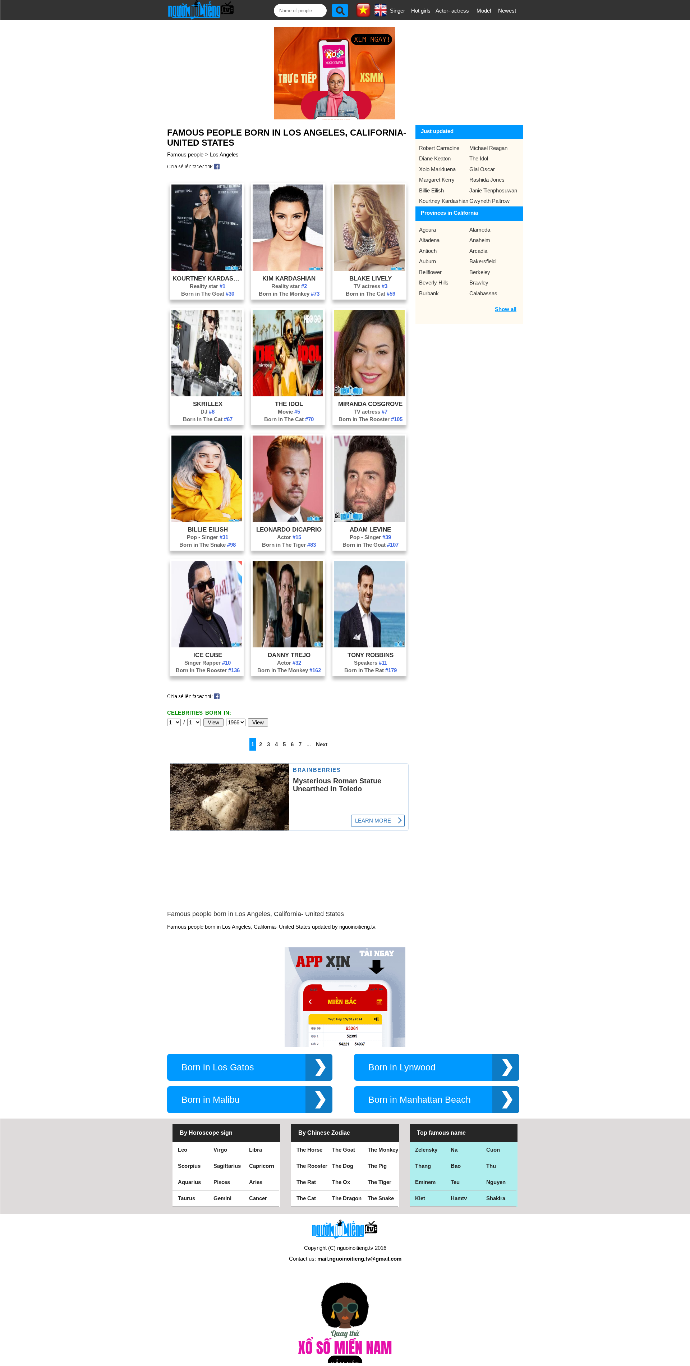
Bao (456, 1166)
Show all (505, 309)
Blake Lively (370, 278)
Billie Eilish (208, 529)
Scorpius (189, 1166)
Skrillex (207, 404)
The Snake (381, 1198)
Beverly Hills (433, 282)
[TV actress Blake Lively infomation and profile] (369, 269)
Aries (255, 1182)
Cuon (493, 1150)
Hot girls (421, 11)
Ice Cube (207, 655)
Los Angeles (224, 154)
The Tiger (379, 1182)
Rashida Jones (487, 180)
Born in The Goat (207, 294)
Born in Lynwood (402, 1067)
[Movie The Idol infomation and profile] (288, 394)
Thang (423, 1166)
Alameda (479, 230)
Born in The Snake (207, 545)
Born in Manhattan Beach (419, 1100)
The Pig (377, 1166)
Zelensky (426, 1150)
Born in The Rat (370, 670)
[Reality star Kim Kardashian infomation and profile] (288, 269)
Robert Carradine (439, 148)
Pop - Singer (207, 537)
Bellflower (430, 272)
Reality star (207, 286)
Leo (182, 1150)
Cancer (258, 1198)
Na (454, 1150)
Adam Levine (370, 529)
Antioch (428, 251)
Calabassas (483, 293)
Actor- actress (452, 11)
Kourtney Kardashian (207, 278)
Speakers (370, 663)
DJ (208, 412)
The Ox (341, 1182)
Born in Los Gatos (217, 1067)
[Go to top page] (682, 1358)
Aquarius (189, 1182)
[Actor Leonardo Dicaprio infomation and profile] (288, 520)
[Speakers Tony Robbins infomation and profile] (369, 645)
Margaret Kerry (437, 180)
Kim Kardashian (289, 278)
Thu (491, 1166)
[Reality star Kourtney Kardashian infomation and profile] (206, 269)
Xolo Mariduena (437, 169)
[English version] (380, 14)
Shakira (495, 1198)
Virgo (220, 1150)
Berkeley (479, 272)
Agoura (427, 230)
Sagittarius (227, 1166)
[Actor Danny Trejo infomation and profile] (288, 645)
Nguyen (496, 1182)
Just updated (437, 131)
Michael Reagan (488, 148)
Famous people (185, 154)
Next (321, 744)
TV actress (370, 286)
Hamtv (459, 1198)
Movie (289, 412)
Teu (455, 1182)
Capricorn (261, 1166)
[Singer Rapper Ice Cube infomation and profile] (206, 645)
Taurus (186, 1198)
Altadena (429, 240)
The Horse (309, 1150)
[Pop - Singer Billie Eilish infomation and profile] (206, 520)
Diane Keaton (435, 158)
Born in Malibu (210, 1100)
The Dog (342, 1166)
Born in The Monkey (289, 294)
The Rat (306, 1182)
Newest (507, 11)
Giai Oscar (482, 169)
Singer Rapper (207, 663)
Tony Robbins (371, 655)
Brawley (478, 282)
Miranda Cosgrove (370, 404)
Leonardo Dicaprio (289, 529)
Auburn (427, 261)
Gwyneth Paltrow (489, 201)
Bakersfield (482, 261)
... (309, 744)
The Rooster (311, 1166)
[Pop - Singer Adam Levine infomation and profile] (369, 520)
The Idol (289, 404)
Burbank (429, 293)
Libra (255, 1150)
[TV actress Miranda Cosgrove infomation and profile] (369, 394)
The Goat (343, 1150)
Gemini (222, 1198)
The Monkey (383, 1150)
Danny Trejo (289, 655)
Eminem (425, 1182)
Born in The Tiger (289, 545)
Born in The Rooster (370, 419)
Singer (397, 11)
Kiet (420, 1198)
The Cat (306, 1198)
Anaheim (479, 240)
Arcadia (478, 251)
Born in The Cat (370, 294)
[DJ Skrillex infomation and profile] (206, 394)
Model (484, 11)
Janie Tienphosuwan (493, 190)
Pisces (221, 1182)
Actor (289, 537)
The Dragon (347, 1198)
